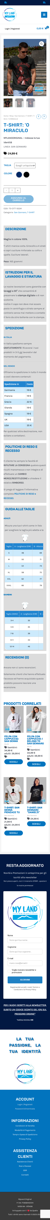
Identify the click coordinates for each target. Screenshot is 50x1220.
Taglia (7, 165)
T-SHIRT (29, 116)
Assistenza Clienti (25, 1161)
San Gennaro (20, 116)
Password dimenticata (25, 1109)
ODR (25, 1170)
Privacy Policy (25, 1139)
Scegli (13, 761)
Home (6, 116)
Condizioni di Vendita (25, 1126)
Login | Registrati (25, 1104)
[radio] (19, 175)
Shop (11, 116)
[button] (41, 43)
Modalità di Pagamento (25, 1130)
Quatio (35, 1210)
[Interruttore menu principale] (44, 15)
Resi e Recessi (25, 1166)
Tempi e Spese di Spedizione (25, 1134)
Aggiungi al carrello (18, 199)
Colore (8, 173)
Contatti (25, 1175)
